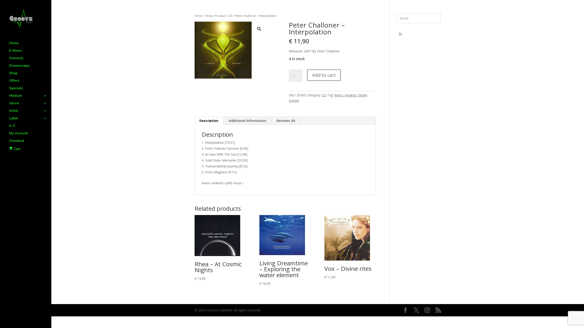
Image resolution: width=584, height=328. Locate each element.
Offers (14, 81)
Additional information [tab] (247, 120)
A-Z (12, 126)
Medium (15, 96)
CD (230, 16)
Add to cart (324, 75)
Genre (14, 103)
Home (14, 43)
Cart (17, 149)
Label (13, 118)
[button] (259, 29)
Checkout (16, 141)
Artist (13, 111)
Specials (16, 88)
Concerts (16, 58)
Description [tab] (208, 120)
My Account (18, 134)
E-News (15, 51)
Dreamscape (19, 66)
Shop (13, 73)
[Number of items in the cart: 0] (400, 34)
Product (220, 16)
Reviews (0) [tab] (285, 120)
